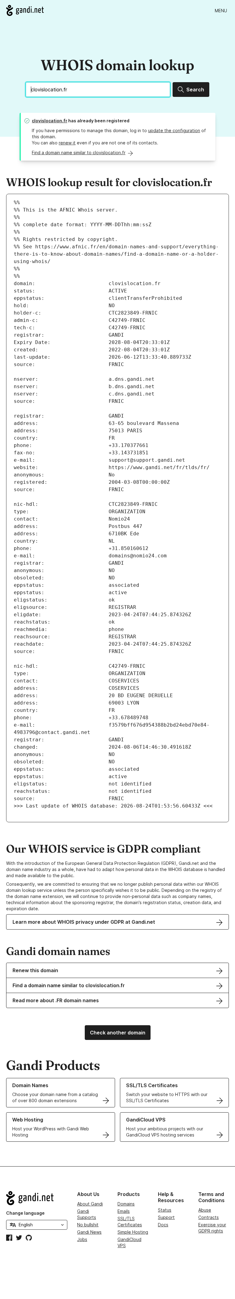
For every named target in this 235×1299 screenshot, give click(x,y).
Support (166, 1217)
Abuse (204, 1210)
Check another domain (117, 1033)
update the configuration (174, 130)
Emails (124, 1211)
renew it (67, 142)
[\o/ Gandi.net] (36, 1198)
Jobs (82, 1239)
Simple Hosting (133, 1232)
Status (164, 1210)
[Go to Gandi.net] (25, 10)
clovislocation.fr (49, 120)
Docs (163, 1224)
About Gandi (90, 1203)
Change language (25, 1213)
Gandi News (89, 1232)
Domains (126, 1203)
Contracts (208, 1217)
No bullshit (88, 1224)
